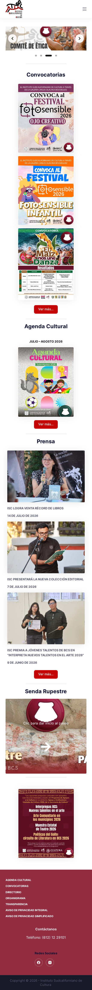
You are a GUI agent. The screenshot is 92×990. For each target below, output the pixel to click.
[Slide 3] (46, 55)
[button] (46, 823)
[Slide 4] (53, 55)
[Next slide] (79, 38)
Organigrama (15, 898)
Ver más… (45, 309)
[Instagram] (50, 963)
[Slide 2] (41, 55)
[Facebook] (39, 963)
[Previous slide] (12, 38)
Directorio (13, 892)
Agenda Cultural (18, 880)
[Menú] (84, 9)
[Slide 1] (36, 55)
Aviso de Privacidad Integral (27, 910)
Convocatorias (17, 886)
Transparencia (17, 904)
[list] (46, 38)
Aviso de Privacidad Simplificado (29, 916)
